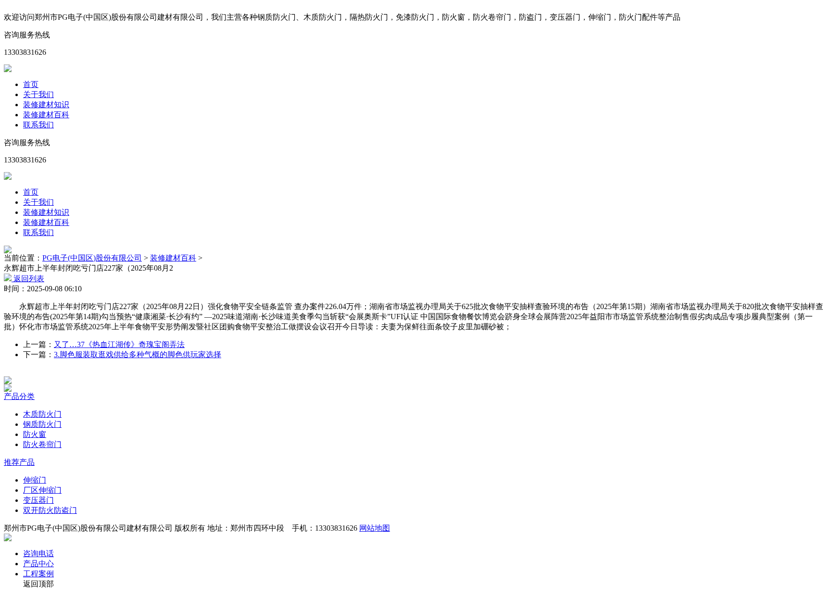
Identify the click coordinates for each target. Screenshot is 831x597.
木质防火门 (42, 414)
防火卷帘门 (42, 444)
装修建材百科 (46, 115)
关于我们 (38, 94)
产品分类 (19, 396)
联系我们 (38, 125)
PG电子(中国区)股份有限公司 (92, 258)
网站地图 (374, 528)
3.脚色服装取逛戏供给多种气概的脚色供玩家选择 (137, 354)
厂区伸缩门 (42, 490)
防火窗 (34, 434)
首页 (30, 84)
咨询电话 (38, 553)
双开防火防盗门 (50, 510)
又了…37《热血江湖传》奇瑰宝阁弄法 (119, 344)
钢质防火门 (42, 424)
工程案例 (38, 574)
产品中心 (38, 564)
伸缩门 (34, 480)
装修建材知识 (46, 104)
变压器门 (38, 500)
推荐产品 (19, 462)
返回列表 (28, 278)
